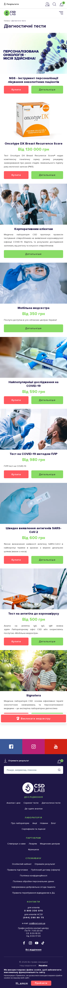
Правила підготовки (17, 869)
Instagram (33, 746)
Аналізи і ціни (13, 803)
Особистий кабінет (47, 4)
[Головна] (10, 13)
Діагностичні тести (51, 803)
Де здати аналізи (34, 808)
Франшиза (33, 849)
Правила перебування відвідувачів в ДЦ (33, 892)
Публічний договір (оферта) (45, 869)
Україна (43, 965)
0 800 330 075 (33, 910)
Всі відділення (33, 949)
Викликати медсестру (35, 718)
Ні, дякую (22, 983)
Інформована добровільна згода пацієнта (33, 887)
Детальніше (47, 89)
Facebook (11, 746)
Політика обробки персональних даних (33, 881)
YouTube (56, 746)
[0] (61, 4)
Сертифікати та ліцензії (33, 829)
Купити (16, 89)
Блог (53, 823)
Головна (7, 21)
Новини (44, 823)
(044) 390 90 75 (33, 917)
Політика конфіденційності (33, 875)
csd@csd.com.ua (37, 923)
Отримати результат (11, 4)
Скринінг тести (31, 803)
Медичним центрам (50, 843)
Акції (34, 823)
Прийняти (41, 983)
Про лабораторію (20, 823)
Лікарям (33, 843)
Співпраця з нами (16, 843)
